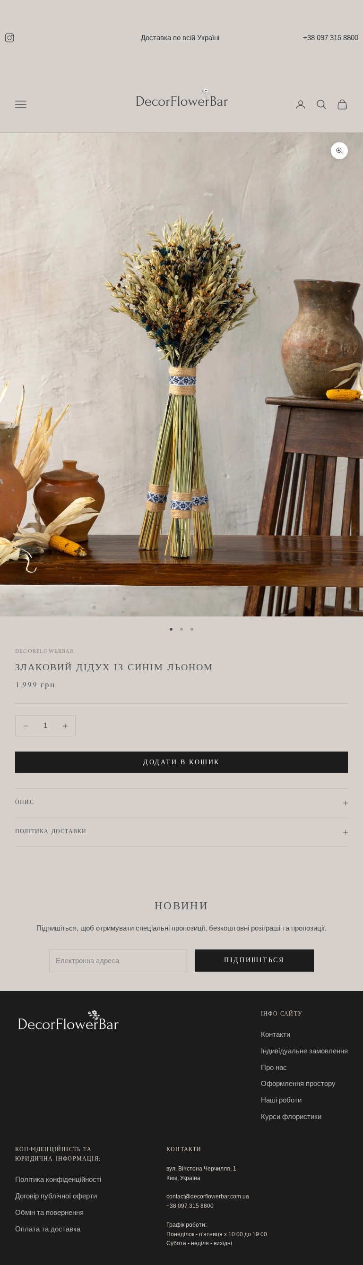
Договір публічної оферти (56, 1196)
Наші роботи (281, 1100)
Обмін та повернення (49, 1212)
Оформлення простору (298, 1083)
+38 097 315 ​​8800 (190, 1206)
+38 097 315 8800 (330, 38)
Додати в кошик (181, 763)
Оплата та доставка (47, 1229)
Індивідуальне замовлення (304, 1051)
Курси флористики (291, 1116)
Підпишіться (254, 960)
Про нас (274, 1067)
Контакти (275, 1034)
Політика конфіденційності (58, 1179)
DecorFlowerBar (44, 652)
